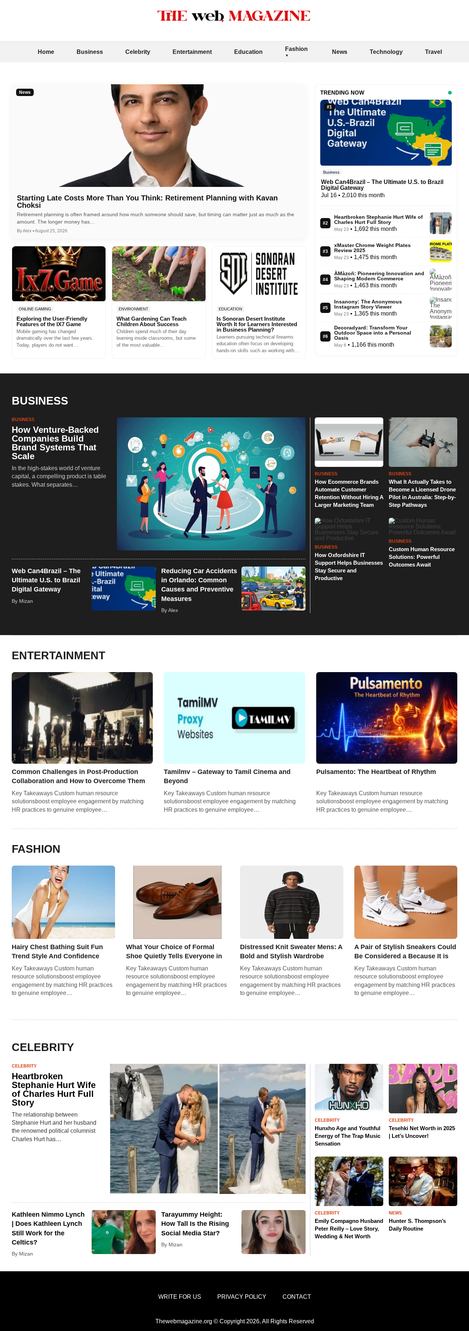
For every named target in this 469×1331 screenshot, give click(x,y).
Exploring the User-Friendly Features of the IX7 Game (51, 321)
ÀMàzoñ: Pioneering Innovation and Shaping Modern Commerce (379, 275)
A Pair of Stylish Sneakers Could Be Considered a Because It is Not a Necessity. (405, 952)
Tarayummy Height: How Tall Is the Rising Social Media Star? (195, 1223)
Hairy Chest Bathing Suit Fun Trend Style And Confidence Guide (57, 952)
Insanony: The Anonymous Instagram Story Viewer (368, 304)
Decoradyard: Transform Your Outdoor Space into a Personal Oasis (372, 333)
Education (248, 52)
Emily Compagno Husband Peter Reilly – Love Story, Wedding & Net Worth (349, 1228)
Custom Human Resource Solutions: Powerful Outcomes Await (422, 557)
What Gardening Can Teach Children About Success (152, 321)
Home (46, 52)
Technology (386, 52)
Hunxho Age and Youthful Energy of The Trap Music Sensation (347, 1136)
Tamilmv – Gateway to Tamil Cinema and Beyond (227, 776)
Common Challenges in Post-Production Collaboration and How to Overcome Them (78, 776)
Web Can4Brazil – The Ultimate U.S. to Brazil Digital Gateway (382, 185)
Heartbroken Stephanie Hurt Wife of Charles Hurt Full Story (378, 219)
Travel (433, 52)
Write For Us (179, 1297)
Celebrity (137, 52)
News (339, 52)
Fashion (296, 49)
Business (90, 52)
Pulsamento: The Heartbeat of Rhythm (376, 771)
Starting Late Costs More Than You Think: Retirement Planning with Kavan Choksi (147, 201)
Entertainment (192, 52)
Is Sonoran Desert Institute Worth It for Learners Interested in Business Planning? (257, 324)
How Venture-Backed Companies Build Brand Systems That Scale (55, 443)
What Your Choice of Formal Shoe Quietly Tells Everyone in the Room (174, 952)
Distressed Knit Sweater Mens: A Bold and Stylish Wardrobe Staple (291, 952)
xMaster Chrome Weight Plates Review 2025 (372, 247)
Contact (296, 1297)
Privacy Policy (241, 1297)
